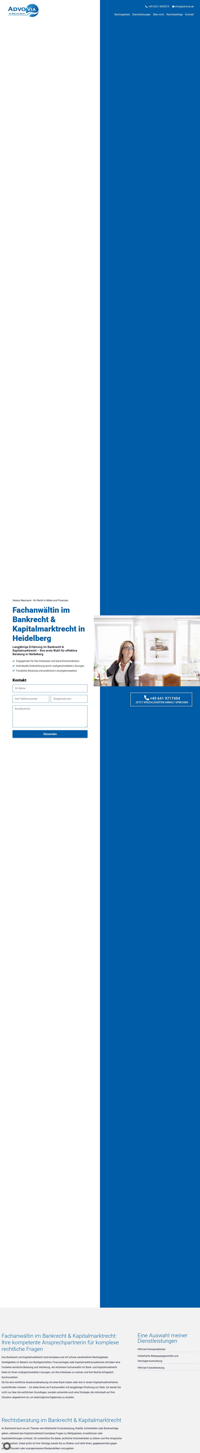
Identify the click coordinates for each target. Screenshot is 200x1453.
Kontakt (189, 14)
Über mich (158, 14)
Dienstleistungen (141, 14)
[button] (7, 1446)
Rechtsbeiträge (174, 14)
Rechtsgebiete (122, 14)
